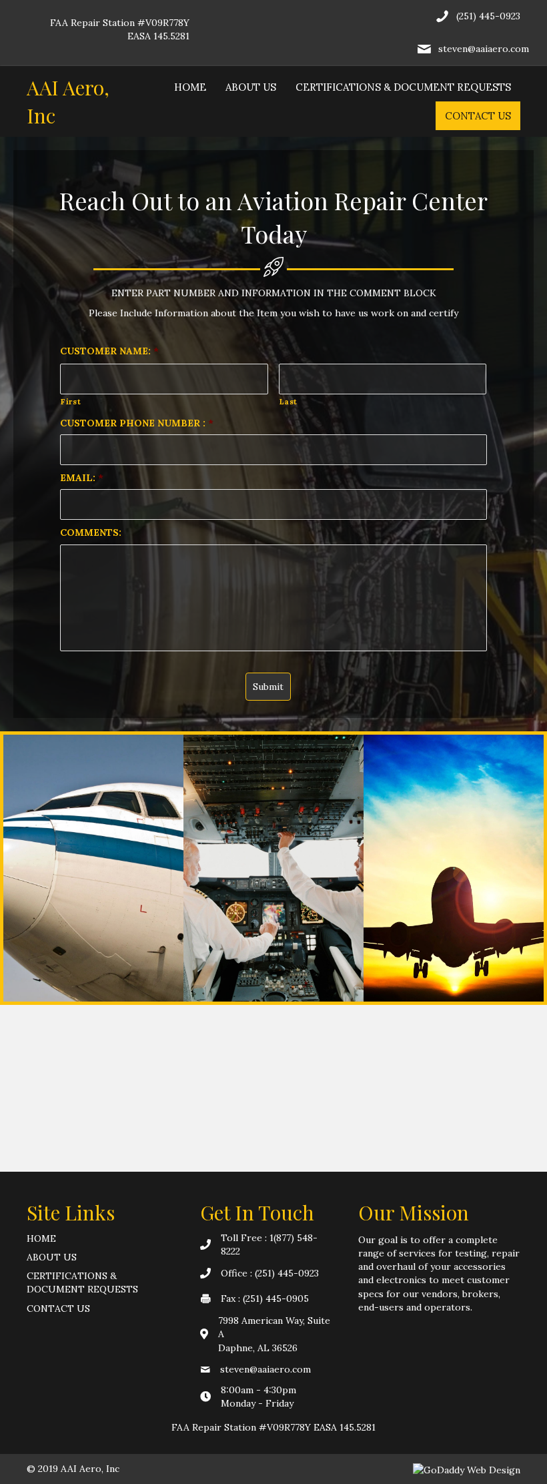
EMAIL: (81, 478)
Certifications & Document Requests (403, 87)
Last (289, 401)
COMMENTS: (90, 532)
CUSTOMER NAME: (109, 351)
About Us (250, 87)
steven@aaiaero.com (483, 49)
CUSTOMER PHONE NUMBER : (136, 423)
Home (190, 87)
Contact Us (478, 115)
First (71, 401)
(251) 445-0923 (488, 16)
